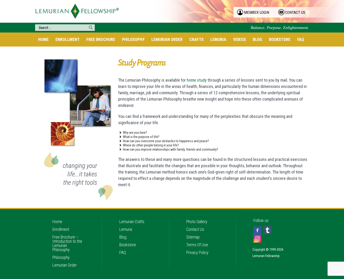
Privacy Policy (197, 252)
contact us (295, 12)
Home (43, 39)
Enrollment (67, 39)
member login (256, 12)
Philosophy (133, 39)
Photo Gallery (196, 221)
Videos (239, 39)
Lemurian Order (167, 39)
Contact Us (195, 229)
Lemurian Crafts (131, 221)
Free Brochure (100, 39)
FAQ (300, 39)
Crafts (196, 39)
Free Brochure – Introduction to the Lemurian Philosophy (67, 243)
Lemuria (218, 39)
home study (197, 80)
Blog (257, 39)
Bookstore (279, 39)
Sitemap (193, 237)
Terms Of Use (197, 244)
